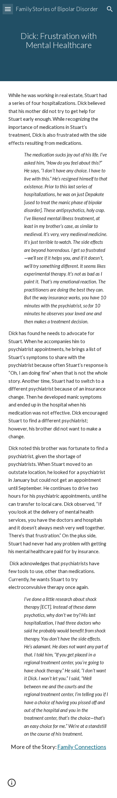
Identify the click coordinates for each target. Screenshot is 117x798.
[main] (58, 40)
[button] (8, 9)
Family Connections (82, 746)
